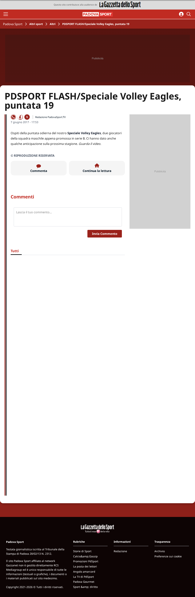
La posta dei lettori (85, 566)
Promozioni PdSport (85, 561)
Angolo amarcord (84, 571)
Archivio (159, 551)
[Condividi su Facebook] (20, 117)
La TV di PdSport (83, 577)
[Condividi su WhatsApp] (13, 117)
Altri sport (36, 24)
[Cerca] (189, 14)
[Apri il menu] (5, 14)
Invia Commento (104, 234)
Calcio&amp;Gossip (85, 556)
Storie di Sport (82, 551)
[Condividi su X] (27, 117)
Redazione (120, 551)
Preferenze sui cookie (168, 556)
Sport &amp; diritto (85, 587)
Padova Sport (12, 24)
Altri (52, 24)
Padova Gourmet (83, 581)
